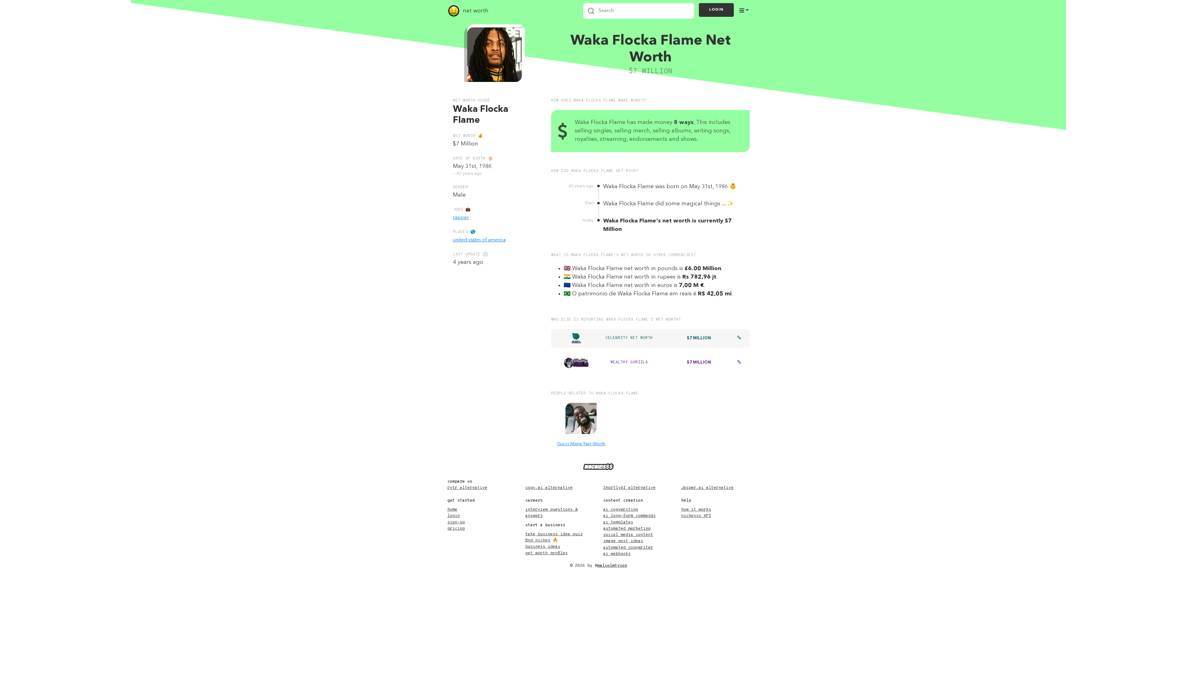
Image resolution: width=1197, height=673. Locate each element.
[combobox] (638, 11)
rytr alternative (467, 487)
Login (716, 10)
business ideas (542, 546)
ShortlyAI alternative (629, 487)
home (452, 509)
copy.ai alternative (549, 487)
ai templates (618, 522)
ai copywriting (620, 509)
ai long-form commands (629, 515)
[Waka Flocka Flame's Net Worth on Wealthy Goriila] (739, 363)
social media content (628, 534)
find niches (537, 540)
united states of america (479, 240)
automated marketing (627, 528)
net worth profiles (546, 553)
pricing (456, 528)
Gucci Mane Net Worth (581, 444)
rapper (461, 217)
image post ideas (623, 541)
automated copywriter (628, 547)
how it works (696, 509)
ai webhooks (617, 553)
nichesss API (696, 515)
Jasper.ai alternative (707, 487)
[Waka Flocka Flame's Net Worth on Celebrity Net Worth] (739, 338)
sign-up (456, 522)
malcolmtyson (612, 565)
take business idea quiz (554, 534)
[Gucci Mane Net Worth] (581, 418)
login (453, 515)
